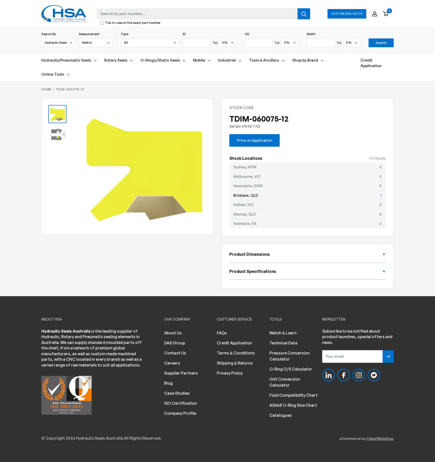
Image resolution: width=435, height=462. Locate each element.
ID (184, 34)
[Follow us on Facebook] (343, 375)
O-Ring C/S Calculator (290, 369)
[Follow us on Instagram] (358, 375)
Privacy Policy (230, 373)
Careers (172, 363)
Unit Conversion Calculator (284, 382)
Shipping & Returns (235, 363)
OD (247, 34)
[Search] (304, 13)
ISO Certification (180, 403)
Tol (215, 43)
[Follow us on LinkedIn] (328, 375)
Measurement (89, 34)
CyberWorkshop (380, 438)
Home (46, 89)
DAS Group (174, 342)
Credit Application (371, 63)
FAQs (222, 332)
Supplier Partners (181, 373)
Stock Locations (245, 158)
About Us (173, 332)
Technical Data (283, 342)
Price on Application (254, 140)
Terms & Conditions (236, 352)
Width (311, 34)
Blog (168, 383)
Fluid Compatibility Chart (293, 395)
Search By (48, 34)
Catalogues (280, 415)
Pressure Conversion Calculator (289, 356)
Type (124, 34)
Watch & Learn (283, 332)
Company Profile (180, 413)
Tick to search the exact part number (133, 23)
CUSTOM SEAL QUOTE (346, 13)
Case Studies (177, 393)
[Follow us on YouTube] (374, 375)
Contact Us (175, 352)
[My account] (374, 13)
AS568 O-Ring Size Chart (293, 405)
